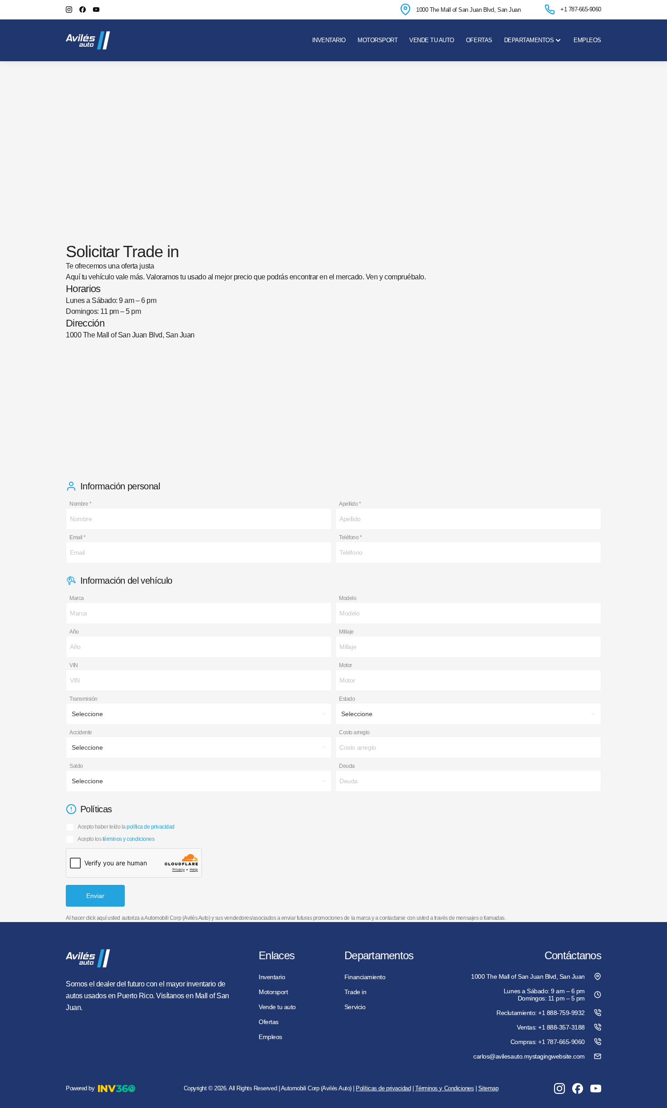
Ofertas (479, 40)
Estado (347, 699)
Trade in (355, 992)
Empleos (587, 40)
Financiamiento (364, 977)
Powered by (80, 1088)
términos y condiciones (128, 839)
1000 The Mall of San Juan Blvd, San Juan (468, 9)
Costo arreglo (354, 732)
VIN (73, 665)
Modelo (347, 598)
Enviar (95, 895)
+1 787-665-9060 (580, 9)
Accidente (80, 732)
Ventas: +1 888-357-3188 (551, 1027)
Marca (76, 598)
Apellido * (350, 504)
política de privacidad (150, 827)
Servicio (354, 1006)
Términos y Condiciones (444, 1088)
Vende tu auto (431, 40)
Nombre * (80, 504)
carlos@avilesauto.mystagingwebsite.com (529, 1056)
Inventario (329, 40)
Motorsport (377, 40)
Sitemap (488, 1088)
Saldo (76, 766)
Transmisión (83, 699)
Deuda (347, 766)
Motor (345, 665)
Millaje (346, 632)
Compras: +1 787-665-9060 (547, 1041)
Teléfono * (350, 537)
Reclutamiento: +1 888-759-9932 (540, 1012)
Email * (77, 537)
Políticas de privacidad (383, 1088)
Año (74, 632)
